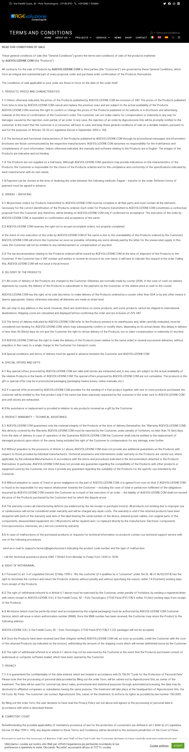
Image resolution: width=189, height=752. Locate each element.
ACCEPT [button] (178, 745)
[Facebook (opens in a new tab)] (169, 4)
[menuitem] (152, 38)
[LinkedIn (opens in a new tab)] (178, 4)
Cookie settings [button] (159, 745)
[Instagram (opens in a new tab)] (174, 4)
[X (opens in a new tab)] (164, 4)
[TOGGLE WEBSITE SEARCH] (173, 38)
